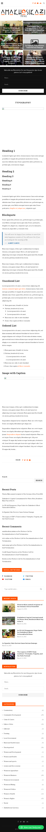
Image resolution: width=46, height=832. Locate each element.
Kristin (4, 559)
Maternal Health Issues (24, 743)
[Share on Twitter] (25, 460)
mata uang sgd (7, 545)
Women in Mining (24, 784)
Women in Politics (24, 789)
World (24, 803)
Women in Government (24, 780)
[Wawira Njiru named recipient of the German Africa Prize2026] (8, 608)
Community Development (24, 715)
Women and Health (24, 757)
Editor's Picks (24, 724)
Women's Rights (24, 798)
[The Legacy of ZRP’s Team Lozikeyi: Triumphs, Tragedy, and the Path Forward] (8, 655)
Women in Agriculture (24, 771)
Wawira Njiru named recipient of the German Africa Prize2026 (11, 30)
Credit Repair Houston (9, 552)
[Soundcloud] (40, 3)
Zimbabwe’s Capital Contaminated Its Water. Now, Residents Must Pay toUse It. (34, 29)
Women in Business (24, 775)
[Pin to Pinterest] (27, 460)
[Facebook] (18, 822)
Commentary (24, 710)
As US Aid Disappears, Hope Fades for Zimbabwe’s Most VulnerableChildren (11, 45)
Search (4, 477)
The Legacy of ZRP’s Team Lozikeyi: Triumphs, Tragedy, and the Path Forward (11, 60)
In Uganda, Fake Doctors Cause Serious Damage (34, 47)
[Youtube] (37, 3)
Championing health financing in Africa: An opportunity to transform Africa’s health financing (35, 60)
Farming (24, 733)
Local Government (24, 738)
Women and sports (24, 761)
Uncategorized (24, 747)
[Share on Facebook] (22, 460)
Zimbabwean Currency (24, 808)
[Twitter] (35, 3)
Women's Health (24, 794)
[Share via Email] (29, 460)
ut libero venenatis (24, 366)
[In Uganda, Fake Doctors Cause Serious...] (34, 42)
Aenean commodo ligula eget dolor (13, 289)
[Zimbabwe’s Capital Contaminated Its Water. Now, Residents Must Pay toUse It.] (8, 620)
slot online (5, 538)
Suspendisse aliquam (14, 434)
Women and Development (24, 752)
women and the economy (24, 766)
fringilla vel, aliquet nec (17, 208)
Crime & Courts (24, 719)
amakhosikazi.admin (9, 531)
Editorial (24, 729)
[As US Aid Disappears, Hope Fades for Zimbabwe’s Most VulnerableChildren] (8, 633)
